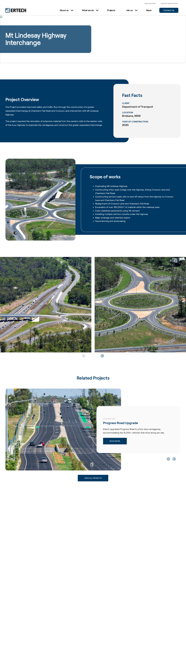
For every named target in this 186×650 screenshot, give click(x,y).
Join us (129, 10)
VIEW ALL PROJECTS (93, 478)
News (149, 10)
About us (64, 10)
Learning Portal (149, 3)
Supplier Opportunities (169, 3)
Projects (111, 10)
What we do (88, 10)
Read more (98, 441)
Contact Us (168, 10)
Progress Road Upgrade (103, 423)
